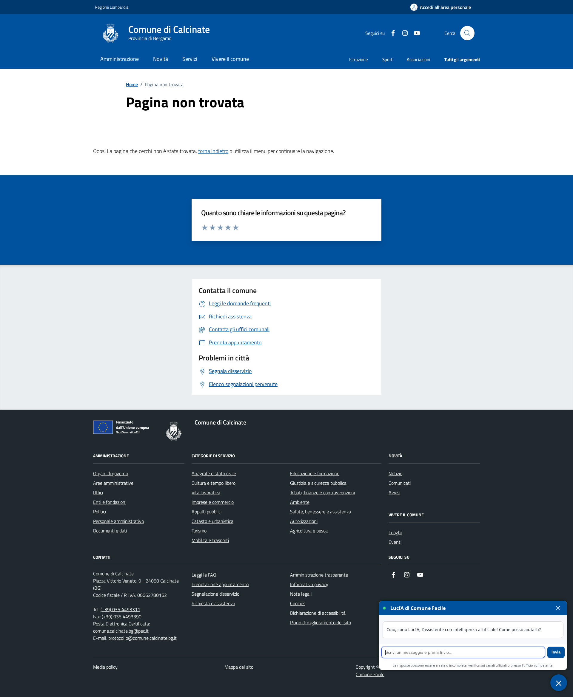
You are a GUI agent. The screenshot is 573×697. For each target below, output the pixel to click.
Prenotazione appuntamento (220, 584)
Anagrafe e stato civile (214, 473)
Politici (99, 511)
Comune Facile (370, 674)
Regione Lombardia (111, 7)
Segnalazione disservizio (215, 593)
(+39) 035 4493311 (120, 609)
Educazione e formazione (314, 473)
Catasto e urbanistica (212, 521)
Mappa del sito (238, 666)
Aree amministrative (113, 483)
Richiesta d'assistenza (213, 603)
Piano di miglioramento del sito (320, 622)
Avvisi (394, 492)
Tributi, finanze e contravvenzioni (322, 492)
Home (132, 84)
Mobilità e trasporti (210, 540)
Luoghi (395, 532)
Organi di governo (110, 473)
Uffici (98, 492)
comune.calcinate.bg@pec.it (121, 630)
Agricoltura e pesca (309, 530)
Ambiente (299, 502)
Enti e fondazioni (109, 502)
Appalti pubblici (206, 511)
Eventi (395, 542)
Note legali (301, 593)
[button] (440, 7)
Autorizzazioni (304, 521)
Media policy (105, 666)
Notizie (395, 473)
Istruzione (358, 59)
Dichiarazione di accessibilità (318, 613)
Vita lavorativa (206, 492)
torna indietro (213, 151)
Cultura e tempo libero (213, 483)
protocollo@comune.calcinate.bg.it (142, 638)
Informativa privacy (309, 584)
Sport (387, 59)
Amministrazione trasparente (319, 574)
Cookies (297, 603)
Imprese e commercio (213, 502)
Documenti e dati (110, 530)
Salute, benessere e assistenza (320, 511)
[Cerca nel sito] (467, 33)
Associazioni (418, 59)
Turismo (199, 530)
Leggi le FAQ (204, 574)
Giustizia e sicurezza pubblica (318, 483)
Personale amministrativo (118, 521)
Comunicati (400, 483)
